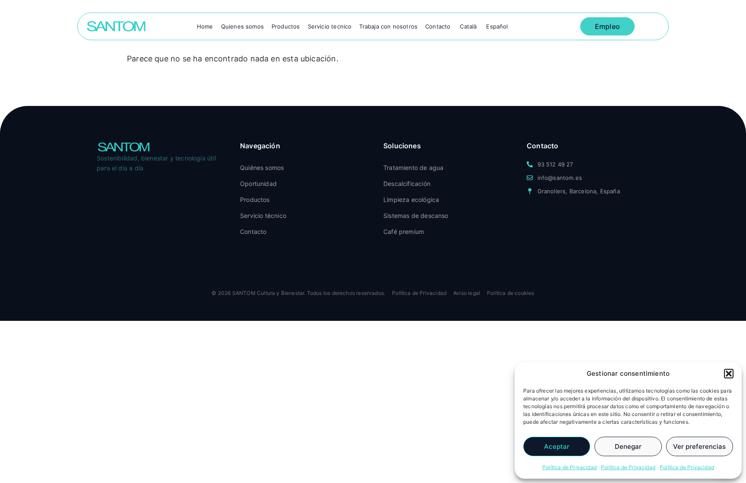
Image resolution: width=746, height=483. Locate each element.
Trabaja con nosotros (388, 26)
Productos (286, 26)
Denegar (628, 446)
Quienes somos (242, 26)
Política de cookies (510, 293)
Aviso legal (466, 293)
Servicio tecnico (330, 26)
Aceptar (556, 446)
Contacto (437, 26)
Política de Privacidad (569, 467)
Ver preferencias (699, 446)
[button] (728, 373)
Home (205, 26)
